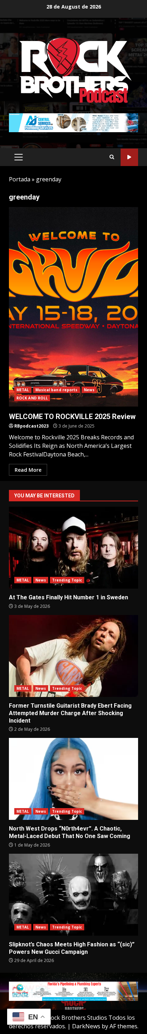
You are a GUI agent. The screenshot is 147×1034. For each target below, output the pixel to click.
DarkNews (86, 1026)
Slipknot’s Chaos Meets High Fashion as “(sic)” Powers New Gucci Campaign (73, 895)
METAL (22, 389)
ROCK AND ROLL (32, 397)
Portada (19, 179)
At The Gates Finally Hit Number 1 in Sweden (73, 548)
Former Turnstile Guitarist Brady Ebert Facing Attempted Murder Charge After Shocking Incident (73, 656)
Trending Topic (67, 580)
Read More (28, 469)
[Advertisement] (73, 122)
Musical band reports (56, 389)
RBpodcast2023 (31, 426)
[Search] (112, 157)
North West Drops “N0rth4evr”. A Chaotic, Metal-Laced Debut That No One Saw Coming (73, 779)
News (89, 389)
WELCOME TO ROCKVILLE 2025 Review (73, 307)
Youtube (129, 157)
